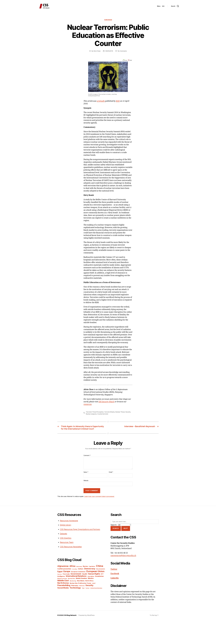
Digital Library (65, 525)
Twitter (114, 569)
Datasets (63, 534)
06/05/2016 (109, 51)
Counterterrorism (102, 414)
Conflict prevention (64, 569)
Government (76, 574)
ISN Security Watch (106, 402)
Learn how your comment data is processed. (99, 496)
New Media (80, 581)
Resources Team (66, 542)
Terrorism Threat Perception (95, 412)
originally (101, 101)
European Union (95, 571)
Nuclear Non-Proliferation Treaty (80, 583)
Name (86, 472)
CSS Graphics (65, 538)
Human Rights (94, 574)
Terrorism (108, 20)
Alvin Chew (96, 51)
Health (84, 574)
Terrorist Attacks (109, 412)
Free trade (66, 574)
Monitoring (73, 580)
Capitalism (92, 566)
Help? (125, 528)
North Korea (63, 583)
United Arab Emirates (96, 588)
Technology (75, 588)
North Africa (89, 581)
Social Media (63, 588)
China (99, 565)
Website (86, 480)
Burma (85, 566)
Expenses (59, 574)
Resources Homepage (69, 521)
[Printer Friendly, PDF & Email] (127, 60)
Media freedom (81, 578)
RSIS (118, 101)
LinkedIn (115, 578)
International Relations (76, 576)
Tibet (83, 588)
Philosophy (74, 585)
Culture (80, 569)
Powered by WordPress (86, 615)
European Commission (78, 571)
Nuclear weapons (91, 414)
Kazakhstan (99, 576)
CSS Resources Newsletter (71, 547)
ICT (102, 574)
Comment (87, 455)
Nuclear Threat (120, 412)
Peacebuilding (63, 585)
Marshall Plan (71, 578)
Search (116, 528)
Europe (66, 571)
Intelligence (61, 576)
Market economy (62, 578)
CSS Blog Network (69, 615)
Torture (87, 588)
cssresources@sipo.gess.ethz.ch (123, 555)
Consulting (74, 569)
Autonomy (79, 566)
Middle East (63, 580)
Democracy (89, 568)
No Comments (122, 51)
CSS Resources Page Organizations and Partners (80, 529)
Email (111, 472)
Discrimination (100, 569)
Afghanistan (63, 566)
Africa (72, 566)
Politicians (82, 585)
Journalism (90, 576)
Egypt (60, 571)
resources (88, 404)
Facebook (115, 573)
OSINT (94, 583)
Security (127, 412)
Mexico (90, 578)
